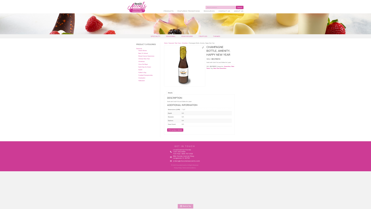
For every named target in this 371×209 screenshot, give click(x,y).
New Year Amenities (219, 68)
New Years (178, 43)
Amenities (185, 43)
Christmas (141, 61)
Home (165, 43)
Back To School (143, 53)
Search (239, 7)
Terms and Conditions (189, 168)
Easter (140, 69)
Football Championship (145, 75)
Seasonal (171, 43)
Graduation (141, 78)
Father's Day (142, 72)
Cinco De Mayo (143, 64)
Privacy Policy (178, 168)
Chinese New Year (144, 59)
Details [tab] (170, 93)
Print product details (175, 130)
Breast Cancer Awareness (146, 56)
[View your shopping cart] (237, 4)
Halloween (141, 80)
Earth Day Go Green (144, 67)
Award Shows (142, 50)
